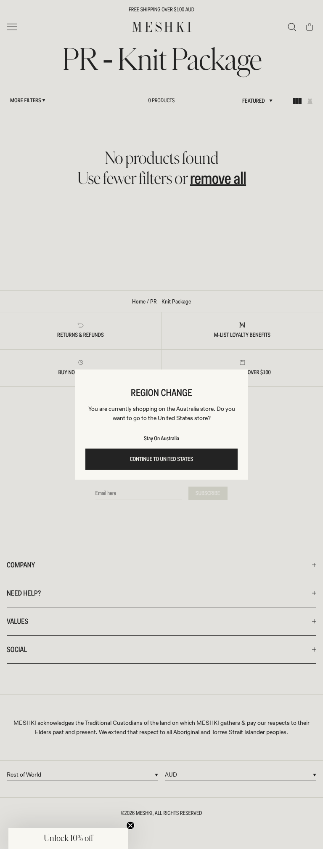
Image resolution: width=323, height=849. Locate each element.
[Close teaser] (130, 825)
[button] (68, 838)
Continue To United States (161, 459)
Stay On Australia (161, 439)
